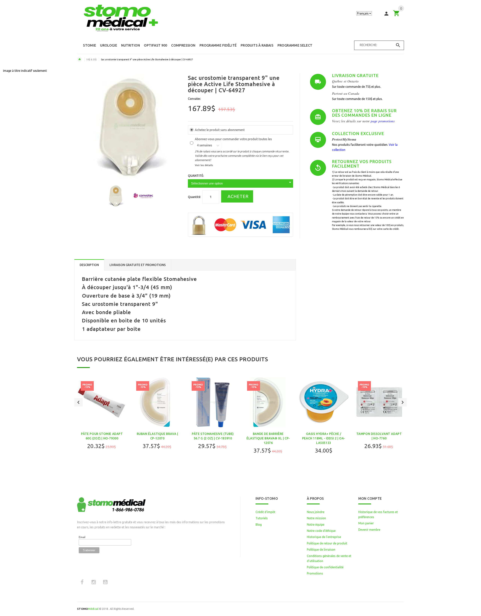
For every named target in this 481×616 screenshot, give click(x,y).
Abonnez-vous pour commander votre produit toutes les (234, 139)
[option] (115, 195)
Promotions (315, 573)
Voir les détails (204, 165)
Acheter (237, 196)
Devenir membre (369, 529)
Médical (87, 608)
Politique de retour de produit (327, 543)
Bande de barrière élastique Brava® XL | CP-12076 (268, 438)
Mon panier (366, 523)
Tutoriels (262, 518)
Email (82, 537)
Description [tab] (89, 265)
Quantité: (196, 175)
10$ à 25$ (91, 59)
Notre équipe (315, 524)
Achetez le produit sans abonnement (220, 130)
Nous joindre (315, 512)
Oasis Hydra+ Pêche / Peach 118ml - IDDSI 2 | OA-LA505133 (323, 438)
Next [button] (402, 402)
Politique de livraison (321, 549)
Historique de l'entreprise (324, 537)
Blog (259, 524)
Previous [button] (78, 402)
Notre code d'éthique (321, 530)
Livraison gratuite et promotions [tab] (138, 265)
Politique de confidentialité (325, 567)
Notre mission (316, 518)
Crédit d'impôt (265, 512)
